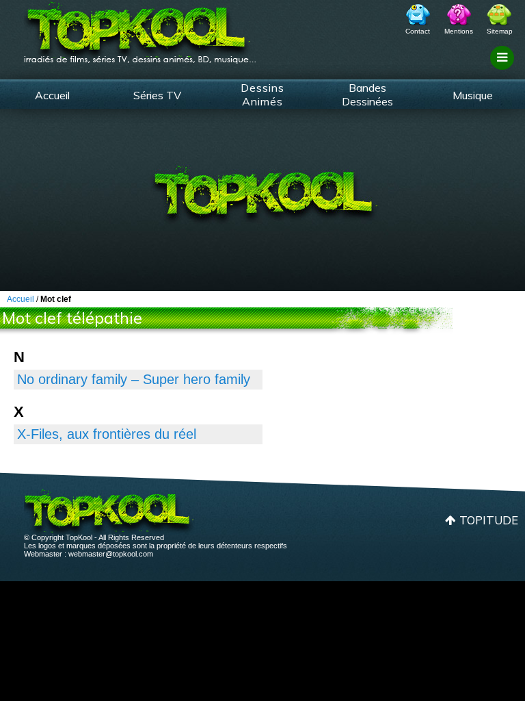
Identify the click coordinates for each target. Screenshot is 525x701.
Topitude (488, 520)
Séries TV (157, 95)
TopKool (140, 28)
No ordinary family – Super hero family (133, 379)
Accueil (52, 95)
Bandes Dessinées (367, 94)
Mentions (458, 31)
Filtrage (504, 70)
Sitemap (500, 31)
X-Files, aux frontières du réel (106, 434)
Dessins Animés (262, 94)
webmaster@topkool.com (110, 554)
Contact (417, 31)
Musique (473, 95)
